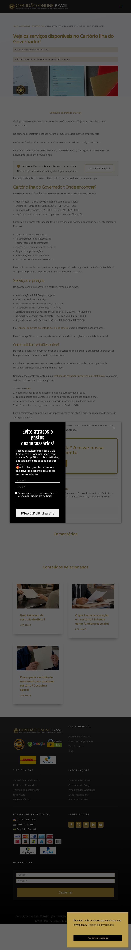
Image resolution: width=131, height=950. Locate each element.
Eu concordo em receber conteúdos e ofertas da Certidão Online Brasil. (37, 494)
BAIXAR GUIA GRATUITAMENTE (37, 513)
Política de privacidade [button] (101, 925)
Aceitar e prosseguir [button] (98, 938)
